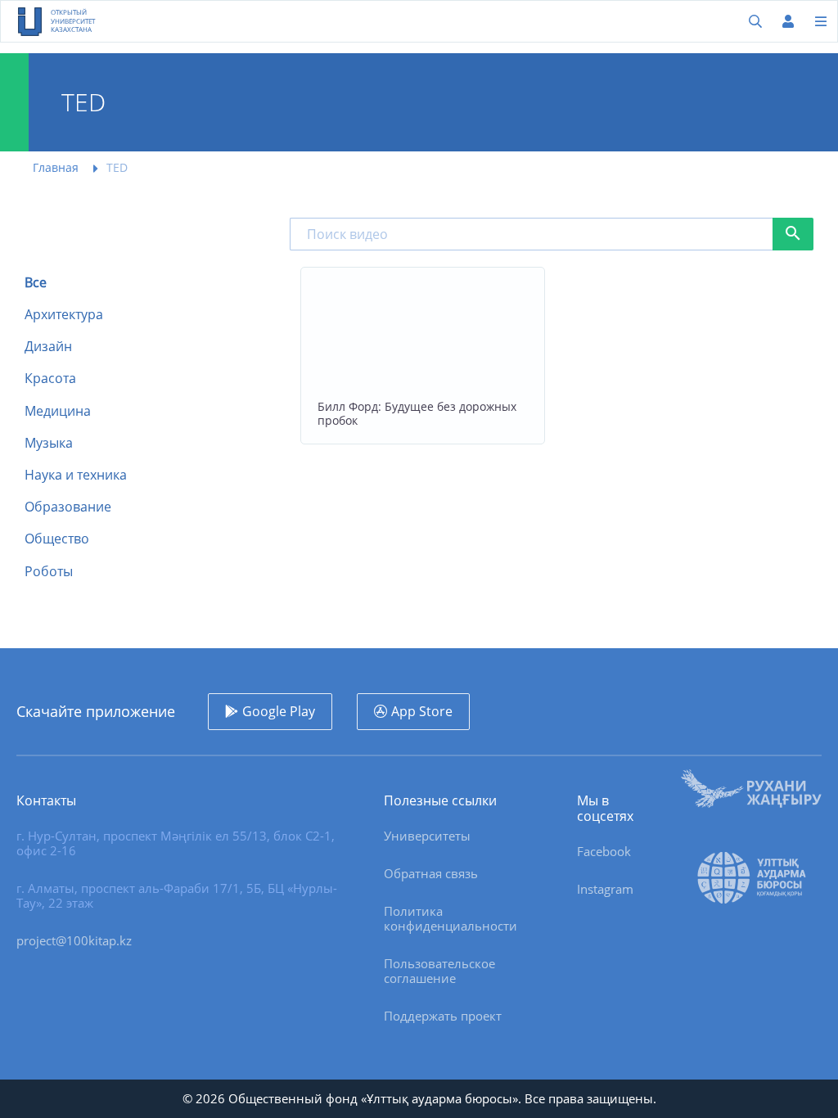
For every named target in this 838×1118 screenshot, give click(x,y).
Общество (57, 539)
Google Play (278, 711)
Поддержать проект (443, 1016)
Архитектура (64, 314)
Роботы (49, 571)
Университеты (427, 835)
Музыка (49, 443)
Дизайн (48, 346)
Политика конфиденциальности (450, 918)
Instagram (605, 889)
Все (36, 283)
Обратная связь (431, 873)
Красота (50, 378)
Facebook (604, 851)
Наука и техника (76, 475)
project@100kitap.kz (74, 940)
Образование (68, 507)
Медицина (58, 411)
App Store (422, 711)
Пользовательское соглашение (439, 970)
